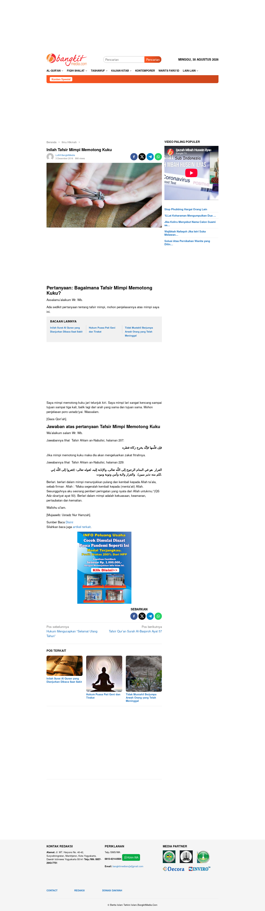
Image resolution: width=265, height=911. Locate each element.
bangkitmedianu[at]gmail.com (128, 866)
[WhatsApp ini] (158, 156)
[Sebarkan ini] (134, 156)
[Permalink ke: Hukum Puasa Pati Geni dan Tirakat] (104, 674)
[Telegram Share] (150, 156)
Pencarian (153, 59)
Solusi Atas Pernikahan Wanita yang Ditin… (187, 242)
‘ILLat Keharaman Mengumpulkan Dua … (190, 215)
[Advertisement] (132, 25)
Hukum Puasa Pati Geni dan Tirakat (103, 695)
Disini (69, 522)
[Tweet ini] (142, 156)
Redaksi (79, 890)
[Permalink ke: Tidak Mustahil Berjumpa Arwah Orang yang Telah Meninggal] (144, 674)
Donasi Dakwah (112, 890)
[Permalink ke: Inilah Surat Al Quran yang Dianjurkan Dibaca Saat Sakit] (65, 666)
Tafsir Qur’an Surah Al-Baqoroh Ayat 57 (135, 628)
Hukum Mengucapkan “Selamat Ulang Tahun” (72, 631)
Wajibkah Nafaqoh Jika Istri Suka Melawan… (185, 233)
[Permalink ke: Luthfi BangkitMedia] (50, 156)
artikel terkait (82, 526)
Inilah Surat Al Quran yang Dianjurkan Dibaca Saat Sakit (64, 680)
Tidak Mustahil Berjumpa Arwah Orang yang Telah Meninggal (139, 331)
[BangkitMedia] (67, 59)
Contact (52, 890)
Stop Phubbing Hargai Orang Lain (185, 209)
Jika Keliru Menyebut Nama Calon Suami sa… (190, 223)
